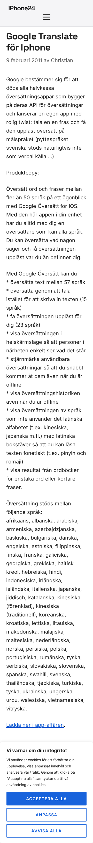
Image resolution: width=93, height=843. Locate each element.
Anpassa (46, 814)
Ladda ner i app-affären (35, 725)
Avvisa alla (46, 830)
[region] (46, 792)
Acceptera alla (46, 798)
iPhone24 (21, 8)
